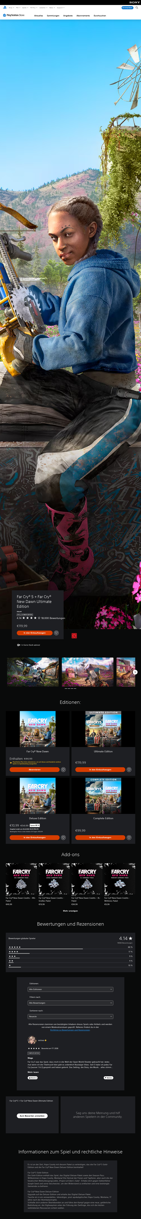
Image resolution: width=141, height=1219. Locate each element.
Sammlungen (53, 15)
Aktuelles (38, 15)
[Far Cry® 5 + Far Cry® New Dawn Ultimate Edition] (33, 672)
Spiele (24, 8)
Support (60, 8)
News (51, 8)
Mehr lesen (33, 1072)
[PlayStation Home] (4, 8)
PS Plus (33, 8)
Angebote (68, 15)
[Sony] (134, 4)
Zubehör (42, 8)
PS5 (17, 8)
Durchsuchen (100, 15)
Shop (10, 8)
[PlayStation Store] (14, 15)
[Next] (135, 672)
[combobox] (70, 989)
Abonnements (83, 15)
